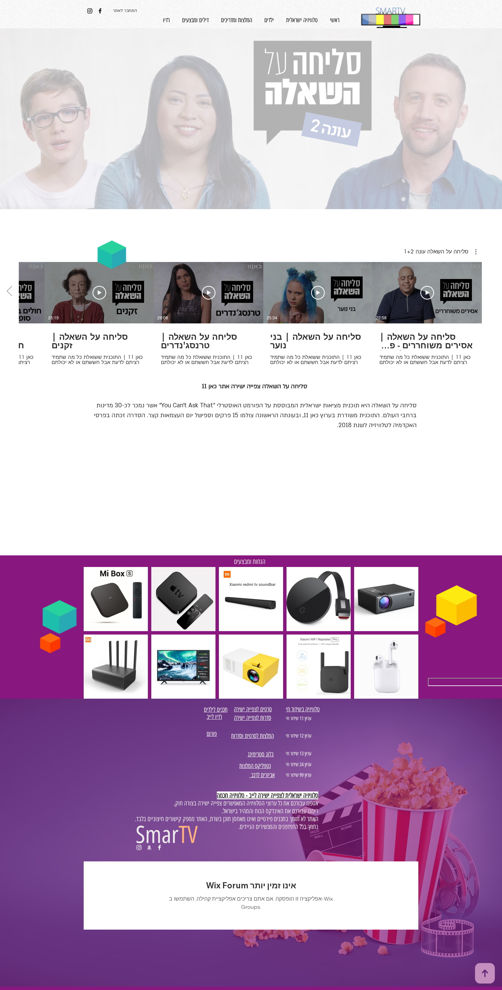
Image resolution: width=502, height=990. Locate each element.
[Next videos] (9, 291)
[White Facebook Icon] (159, 847)
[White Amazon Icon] (149, 847)
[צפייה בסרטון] (427, 293)
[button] (440, 252)
